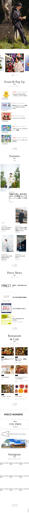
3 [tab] (14, 75)
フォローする (14, 504)
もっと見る (14, 148)
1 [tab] (11, 75)
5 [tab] (17, 75)
